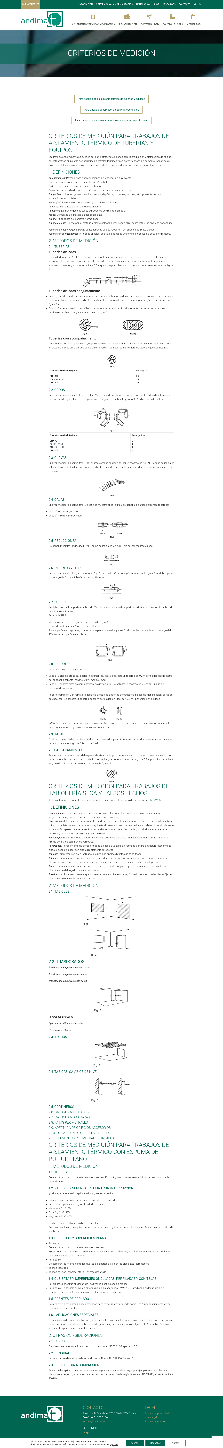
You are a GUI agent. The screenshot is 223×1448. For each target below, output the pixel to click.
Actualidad (193, 24)
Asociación (86, 4)
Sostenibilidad (150, 24)
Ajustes (175, 1442)
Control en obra (173, 24)
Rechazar (155, 1442)
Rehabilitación (128, 24)
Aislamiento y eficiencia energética (93, 24)
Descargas (169, 4)
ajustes (114, 1444)
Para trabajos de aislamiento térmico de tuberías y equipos (111, 98)
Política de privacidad (157, 1413)
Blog (156, 4)
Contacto (185, 4)
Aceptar (135, 1442)
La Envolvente (30, 4)
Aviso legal (151, 1417)
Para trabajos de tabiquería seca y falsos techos (111, 109)
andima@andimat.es (94, 1421)
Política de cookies (155, 1421)
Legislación (143, 4)
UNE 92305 (154, 800)
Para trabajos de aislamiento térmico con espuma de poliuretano (111, 120)
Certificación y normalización (114, 4)
